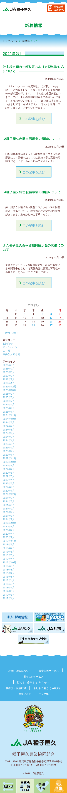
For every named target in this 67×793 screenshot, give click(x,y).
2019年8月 (9, 544)
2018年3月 (9, 584)
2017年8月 (9, 591)
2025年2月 (9, 408)
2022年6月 (9, 472)
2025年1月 (9, 411)
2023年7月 (9, 447)
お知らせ (8, 343)
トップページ (10, 41)
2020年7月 (9, 530)
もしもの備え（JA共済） (47, 688)
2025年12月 (9, 386)
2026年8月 (9, 365)
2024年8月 (9, 422)
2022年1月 (9, 490)
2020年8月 (9, 526)
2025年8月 (9, 397)
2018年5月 (9, 576)
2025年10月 (9, 390)
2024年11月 (9, 415)
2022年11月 (9, 458)
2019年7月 (9, 548)
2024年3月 (9, 436)
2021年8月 (9, 501)
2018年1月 (9, 587)
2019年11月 (9, 540)
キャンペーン (10, 347)
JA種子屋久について (19, 670)
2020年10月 (9, 523)
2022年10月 (9, 462)
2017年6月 (9, 594)
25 (33, 325)
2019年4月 (9, 558)
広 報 (6, 350)
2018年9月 (9, 566)
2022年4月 (9, 479)
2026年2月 (9, 379)
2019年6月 (9, 551)
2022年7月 (9, 469)
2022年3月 (9, 483)
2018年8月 (9, 569)
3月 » (15, 332)
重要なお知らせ (11, 354)
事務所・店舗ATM (16, 688)
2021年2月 (9, 519)
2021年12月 (9, 494)
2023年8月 (9, 444)
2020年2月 (9, 537)
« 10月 (6, 332)
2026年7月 (9, 368)
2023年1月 (9, 454)
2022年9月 (9, 465)
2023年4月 (9, 451)
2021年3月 (9, 515)
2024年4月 (9, 433)
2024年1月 (9, 440)
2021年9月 (9, 497)
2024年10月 (9, 418)
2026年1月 (9, 383)
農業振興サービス (49, 670)
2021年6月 (9, 505)
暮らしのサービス (34, 676)
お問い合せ (25, 694)
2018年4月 (9, 580)
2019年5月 (9, 555)
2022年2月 (9, 487)
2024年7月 (9, 426)
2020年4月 (9, 533)
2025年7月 (9, 401)
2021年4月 (9, 512)
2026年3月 (9, 375)
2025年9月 (9, 393)
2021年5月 (9, 508)
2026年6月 (9, 372)
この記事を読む (33, 118)
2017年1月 (9, 598)
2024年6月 (9, 429)
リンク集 (44, 694)
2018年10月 (9, 562)
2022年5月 (9, 476)
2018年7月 (9, 573)
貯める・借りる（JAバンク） (33, 682)
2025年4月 (9, 404)
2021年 (26, 41)
